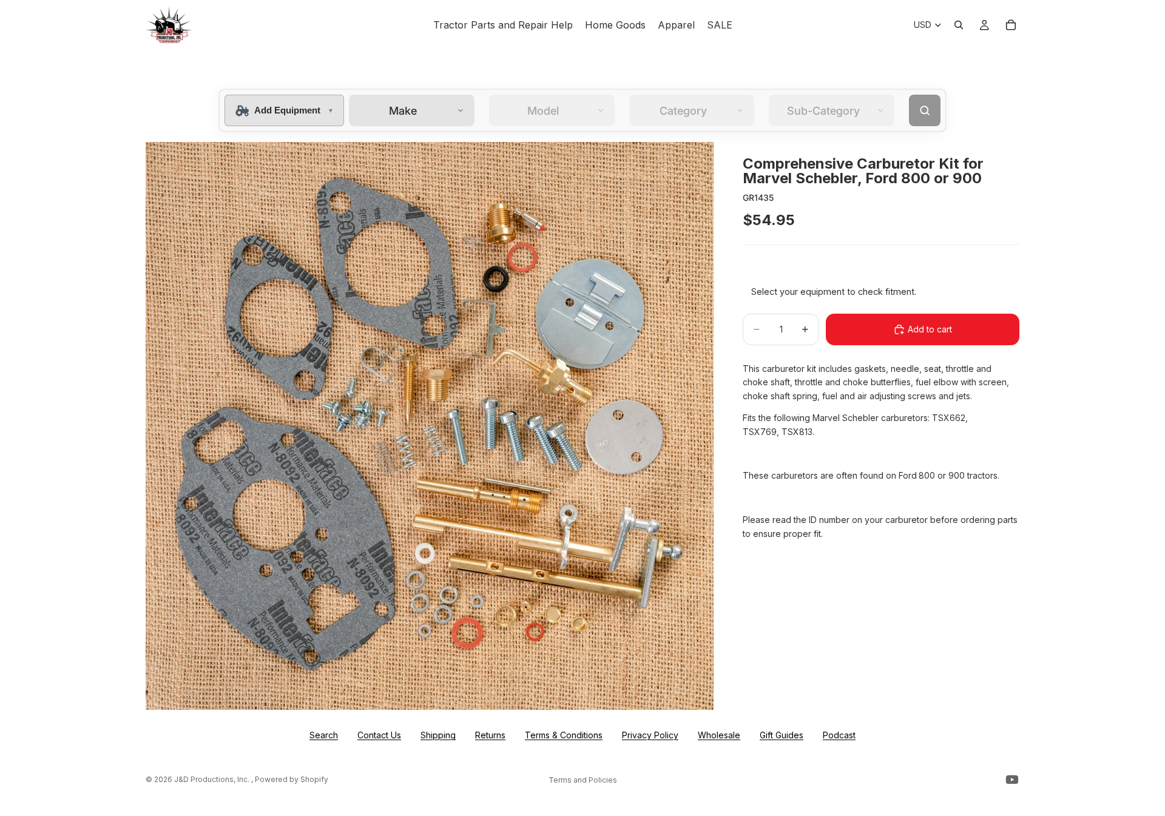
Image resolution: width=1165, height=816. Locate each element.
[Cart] (1011, 25)
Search (323, 735)
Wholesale (719, 735)
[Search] (958, 25)
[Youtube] (1012, 779)
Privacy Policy (650, 735)
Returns (490, 735)
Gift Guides (781, 735)
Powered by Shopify (291, 779)
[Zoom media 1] (430, 426)
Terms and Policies (583, 779)
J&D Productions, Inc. (212, 779)
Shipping (438, 735)
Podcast (839, 735)
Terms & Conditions (564, 735)
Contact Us (379, 735)
